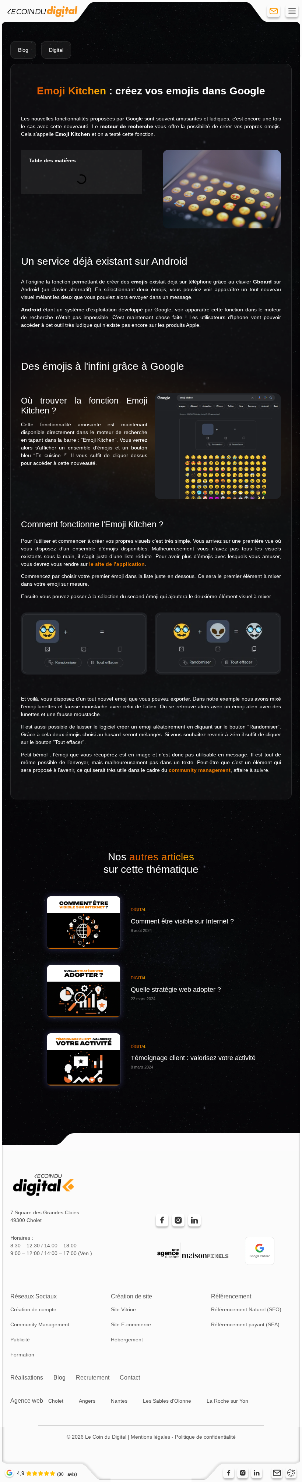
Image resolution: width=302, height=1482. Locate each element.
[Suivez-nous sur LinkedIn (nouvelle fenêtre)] (257, 1473)
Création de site (131, 1296)
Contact (130, 1377)
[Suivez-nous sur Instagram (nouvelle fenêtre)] (243, 1473)
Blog (59, 1377)
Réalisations (26, 1377)
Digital (56, 50)
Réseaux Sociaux (33, 1296)
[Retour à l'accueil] (42, 12)
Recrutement (92, 1377)
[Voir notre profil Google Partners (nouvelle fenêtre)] (259, 1251)
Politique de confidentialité (205, 1437)
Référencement (231, 1296)
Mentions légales (150, 1437)
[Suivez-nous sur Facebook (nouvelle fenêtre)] (229, 1473)
